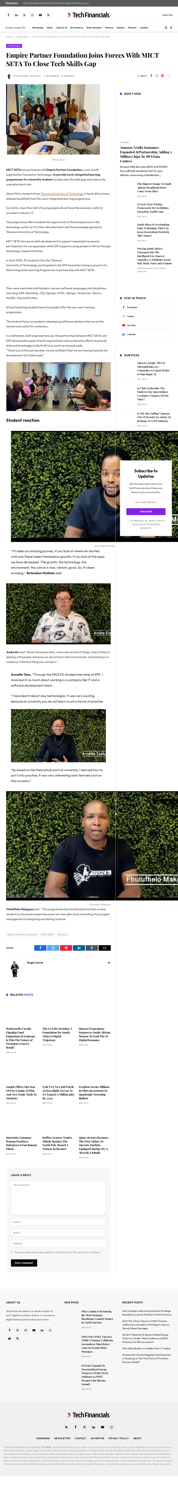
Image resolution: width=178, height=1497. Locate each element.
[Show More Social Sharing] (169, 76)
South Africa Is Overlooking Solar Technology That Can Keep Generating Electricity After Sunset (153, 230)
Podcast (132, 27)
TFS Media (46, 1447)
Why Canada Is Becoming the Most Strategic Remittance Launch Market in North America (58, 3)
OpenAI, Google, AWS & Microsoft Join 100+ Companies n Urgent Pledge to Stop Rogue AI (153, 368)
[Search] (166, 28)
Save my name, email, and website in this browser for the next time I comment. (58, 1252)
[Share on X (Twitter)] (156, 76)
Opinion (121, 27)
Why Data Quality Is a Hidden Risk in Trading (146, 1348)
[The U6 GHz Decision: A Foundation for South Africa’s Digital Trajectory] (58, 1012)
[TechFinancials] (89, 15)
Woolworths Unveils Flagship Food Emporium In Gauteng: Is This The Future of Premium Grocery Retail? (20, 1038)
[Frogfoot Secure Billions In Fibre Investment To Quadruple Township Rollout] (95, 1070)
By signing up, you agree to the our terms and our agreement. (147, 524)
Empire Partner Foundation (22, 934)
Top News (125, 142)
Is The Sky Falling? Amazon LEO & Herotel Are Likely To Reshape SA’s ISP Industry (154, 417)
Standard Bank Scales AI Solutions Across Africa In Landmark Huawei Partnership (152, 440)
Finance (109, 27)
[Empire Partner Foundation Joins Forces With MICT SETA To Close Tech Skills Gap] (53, 154)
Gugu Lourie (22, 76)
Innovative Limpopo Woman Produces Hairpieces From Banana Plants (21, 1143)
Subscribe (167, 14)
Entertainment (94, 27)
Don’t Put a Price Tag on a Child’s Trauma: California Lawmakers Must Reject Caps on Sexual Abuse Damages (97, 1344)
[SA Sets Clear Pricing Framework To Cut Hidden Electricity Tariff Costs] (127, 209)
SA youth (62, 934)
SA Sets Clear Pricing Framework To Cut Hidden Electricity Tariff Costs (153, 207)
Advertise (97, 1438)
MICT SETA (48, 934)
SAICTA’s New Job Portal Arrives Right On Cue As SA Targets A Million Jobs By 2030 (58, 1092)
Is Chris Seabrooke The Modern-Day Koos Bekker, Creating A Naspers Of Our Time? (153, 393)
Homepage (38, 27)
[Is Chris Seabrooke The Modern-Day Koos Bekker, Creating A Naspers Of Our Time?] (127, 393)
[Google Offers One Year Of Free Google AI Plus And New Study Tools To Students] (22, 1070)
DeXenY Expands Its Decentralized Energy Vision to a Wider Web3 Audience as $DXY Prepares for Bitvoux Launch (95, 1375)
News (50, 27)
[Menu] (171, 27)
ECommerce (76, 27)
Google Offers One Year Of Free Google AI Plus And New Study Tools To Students (21, 1092)
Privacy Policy (153, 524)
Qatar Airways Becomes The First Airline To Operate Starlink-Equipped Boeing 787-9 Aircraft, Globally (93, 1145)
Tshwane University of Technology (62, 193)
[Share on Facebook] (151, 76)
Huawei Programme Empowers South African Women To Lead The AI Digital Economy (94, 1034)
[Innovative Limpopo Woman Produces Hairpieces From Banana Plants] (22, 1121)
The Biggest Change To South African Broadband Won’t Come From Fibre (154, 187)
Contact (144, 27)
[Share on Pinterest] (162, 76)
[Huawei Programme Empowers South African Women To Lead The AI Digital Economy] (95, 1012)
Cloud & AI (61, 27)
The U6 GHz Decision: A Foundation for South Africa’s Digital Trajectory (57, 1034)
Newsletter (62, 1438)
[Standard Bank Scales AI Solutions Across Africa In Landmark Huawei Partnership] (127, 440)
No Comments (52, 76)
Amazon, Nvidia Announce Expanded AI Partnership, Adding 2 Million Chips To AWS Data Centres (146, 154)
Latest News (14, 46)
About (137, 1438)
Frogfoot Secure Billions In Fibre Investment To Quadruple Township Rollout (94, 1092)
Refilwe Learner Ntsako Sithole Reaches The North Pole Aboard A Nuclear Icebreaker (57, 1143)
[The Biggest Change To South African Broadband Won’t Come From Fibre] (127, 189)
